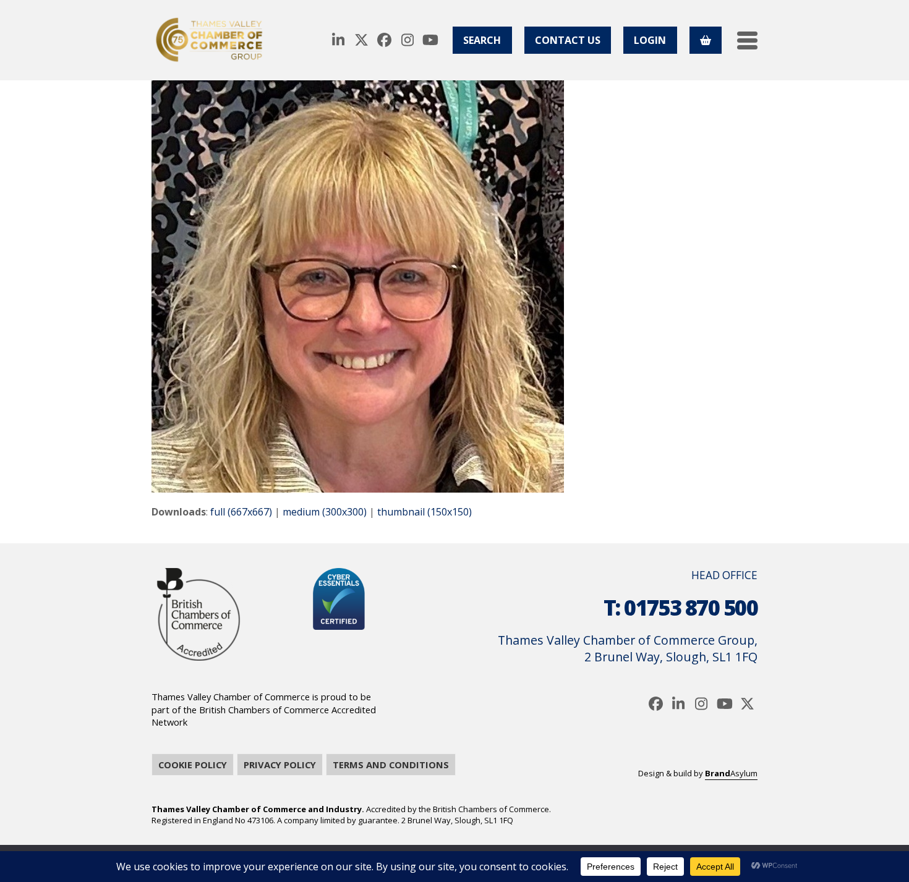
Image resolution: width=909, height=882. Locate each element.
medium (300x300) (325, 512)
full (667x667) (241, 512)
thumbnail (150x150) (424, 512)
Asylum (731, 773)
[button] (747, 40)
